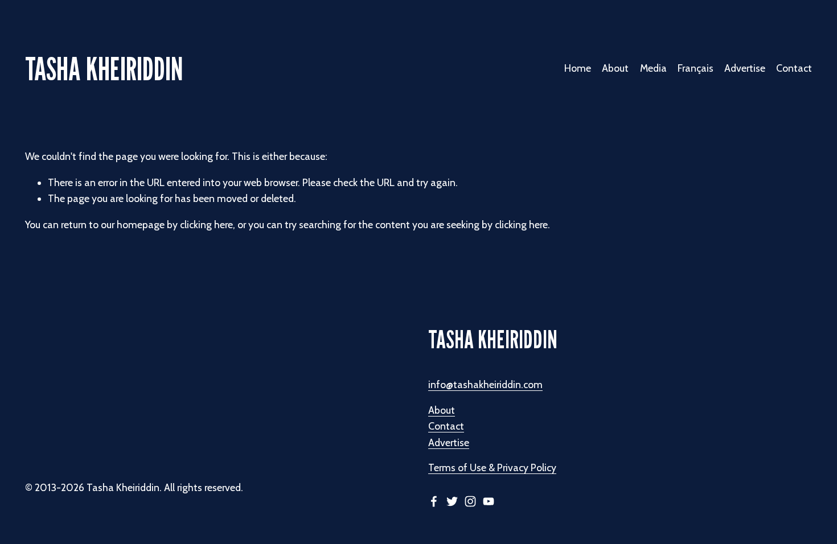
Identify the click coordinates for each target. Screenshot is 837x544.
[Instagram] (470, 501)
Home (577, 68)
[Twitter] (452, 501)
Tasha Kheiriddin (104, 69)
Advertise (744, 68)
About (441, 410)
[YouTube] (488, 501)
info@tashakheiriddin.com (485, 384)
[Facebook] (434, 501)
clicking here (206, 224)
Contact (794, 68)
